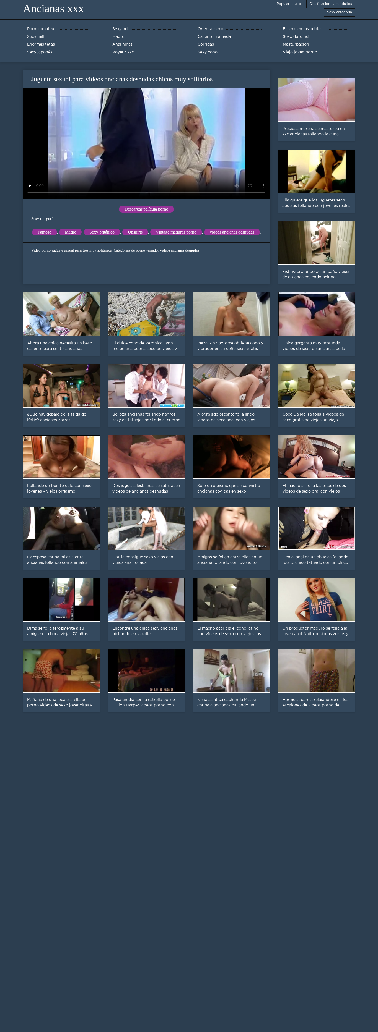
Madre (70, 232)
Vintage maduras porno (176, 232)
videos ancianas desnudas (232, 232)
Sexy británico (102, 232)
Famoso (44, 232)
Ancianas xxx (53, 8)
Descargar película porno (146, 209)
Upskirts (135, 232)
